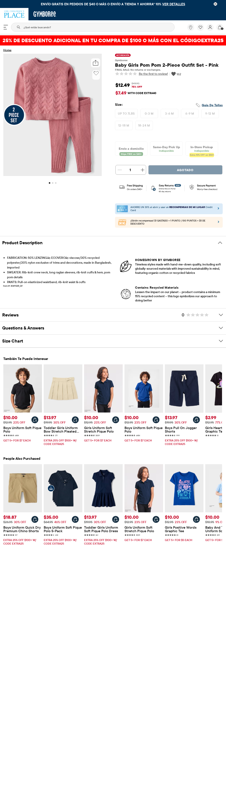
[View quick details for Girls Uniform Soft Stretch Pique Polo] (115, 419)
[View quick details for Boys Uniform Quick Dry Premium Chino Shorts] (34, 519)
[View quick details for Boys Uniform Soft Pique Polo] (34, 419)
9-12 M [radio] (210, 113)
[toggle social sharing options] (95, 62)
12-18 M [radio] (123, 125)
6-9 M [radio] (189, 113)
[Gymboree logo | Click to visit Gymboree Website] (45, 14)
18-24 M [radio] (144, 125)
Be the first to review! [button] (153, 74)
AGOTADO (185, 170)
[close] (215, 4)
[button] (200, 27)
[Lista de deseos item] (202, 30)
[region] (113, 4)
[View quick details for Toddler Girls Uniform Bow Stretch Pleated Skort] (75, 419)
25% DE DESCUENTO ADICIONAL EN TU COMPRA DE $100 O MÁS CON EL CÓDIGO (113, 40)
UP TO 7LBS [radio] (126, 113)
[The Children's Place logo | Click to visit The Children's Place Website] (14, 14)
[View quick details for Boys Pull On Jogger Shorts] (196, 419)
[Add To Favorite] (96, 73)
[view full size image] (52, 174)
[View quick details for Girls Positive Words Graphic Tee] (196, 519)
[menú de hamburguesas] (6, 27)
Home (7, 50)
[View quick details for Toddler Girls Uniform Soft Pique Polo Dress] (115, 519)
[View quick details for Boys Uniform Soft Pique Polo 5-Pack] (75, 519)
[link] (190, 27)
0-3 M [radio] (149, 113)
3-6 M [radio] (169, 113)
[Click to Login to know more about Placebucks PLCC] (218, 223)
